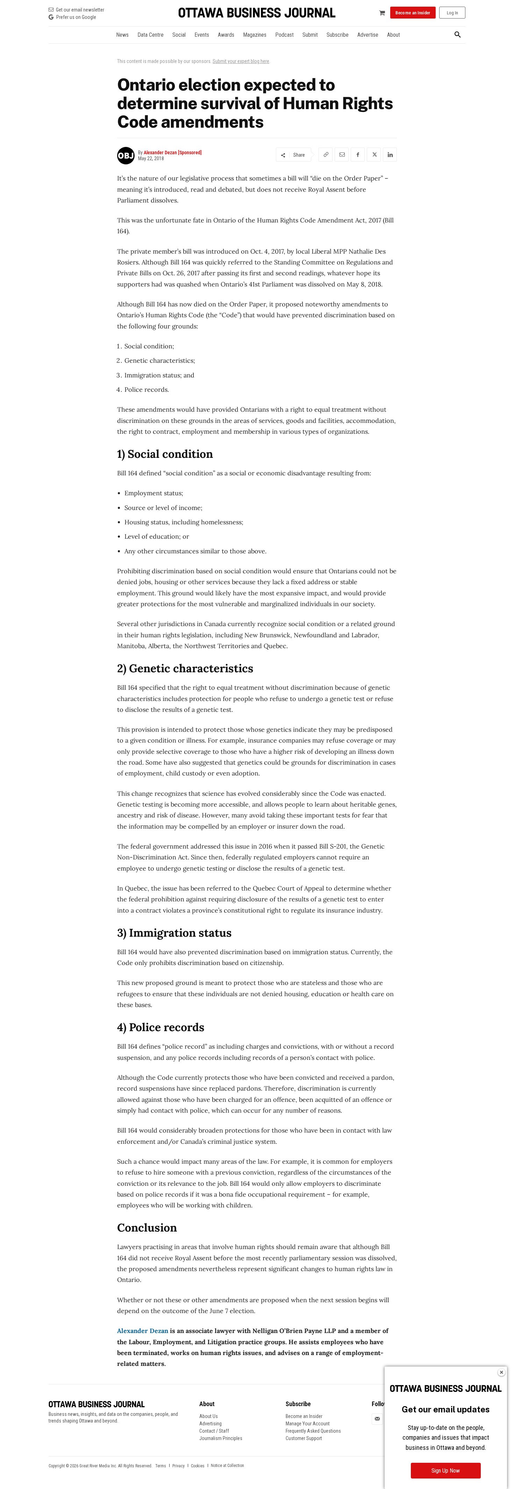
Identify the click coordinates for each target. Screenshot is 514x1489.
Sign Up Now (445, 1470)
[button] (457, 35)
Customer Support (304, 1438)
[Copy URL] (326, 155)
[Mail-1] (377, 1418)
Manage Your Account (308, 1423)
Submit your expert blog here (241, 61)
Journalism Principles (220, 1438)
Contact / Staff (214, 1431)
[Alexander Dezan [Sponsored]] (127, 155)
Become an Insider (304, 1416)
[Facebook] (358, 155)
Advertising (210, 1423)
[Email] (342, 155)
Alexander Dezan (142, 1331)
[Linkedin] (390, 155)
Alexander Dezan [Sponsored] (173, 152)
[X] (374, 155)
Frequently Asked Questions (313, 1431)
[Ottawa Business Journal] (257, 12)
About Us (208, 1416)
